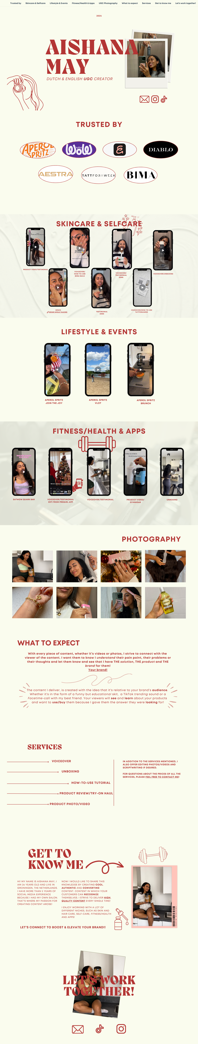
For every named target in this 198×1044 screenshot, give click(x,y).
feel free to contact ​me (161, 777)
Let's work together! (185, 3)
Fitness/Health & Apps (83, 3)
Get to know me (163, 3)
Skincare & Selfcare (36, 3)
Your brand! (97, 670)
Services (146, 3)
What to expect (130, 3)
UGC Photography (108, 3)
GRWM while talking (58, 312)
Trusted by (15, 3)
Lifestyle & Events (59, 3)
